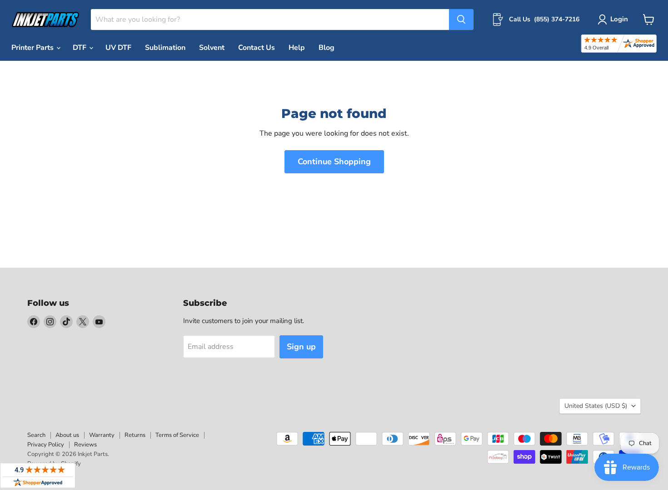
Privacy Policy (45, 445)
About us (67, 435)
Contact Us (256, 48)
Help (297, 48)
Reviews (85, 445)
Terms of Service (177, 435)
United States (595, 406)
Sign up (301, 346)
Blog (326, 48)
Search (36, 435)
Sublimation (165, 48)
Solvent (211, 48)
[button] (615, 19)
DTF (80, 48)
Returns (135, 435)
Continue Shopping (334, 161)
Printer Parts (33, 48)
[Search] (461, 19)
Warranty (102, 435)
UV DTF (118, 48)
